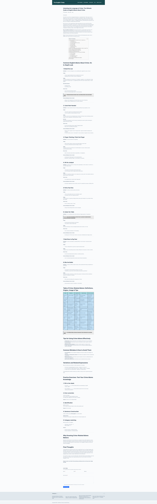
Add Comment (65, 475)
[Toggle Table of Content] (87, 39)
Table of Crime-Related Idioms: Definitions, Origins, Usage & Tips (78, 48)
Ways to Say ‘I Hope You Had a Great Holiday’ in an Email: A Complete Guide (71, 497)
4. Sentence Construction (74, 55)
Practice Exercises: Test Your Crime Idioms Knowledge (77, 52)
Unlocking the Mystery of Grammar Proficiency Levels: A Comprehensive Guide (57, 497)
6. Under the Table (73, 45)
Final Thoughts (71, 58)
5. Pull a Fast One (73, 44)
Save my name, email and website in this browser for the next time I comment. (74, 484)
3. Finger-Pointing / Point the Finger (75, 42)
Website (85, 471)
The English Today (59, 2)
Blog (95, 2)
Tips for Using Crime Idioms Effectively (75, 49)
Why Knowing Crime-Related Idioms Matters (75, 57)
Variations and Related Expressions (74, 51)
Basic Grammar (80, 2)
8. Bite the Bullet (73, 47)
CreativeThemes (66, 502)
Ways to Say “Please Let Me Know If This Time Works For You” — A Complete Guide (99, 497)
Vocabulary (91, 2)
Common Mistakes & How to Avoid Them (75, 50)
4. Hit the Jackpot (73, 43)
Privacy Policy (99, 2)
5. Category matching (73, 56)
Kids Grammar (86, 2)
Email (75, 471)
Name (64, 471)
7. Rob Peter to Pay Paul (73, 46)
